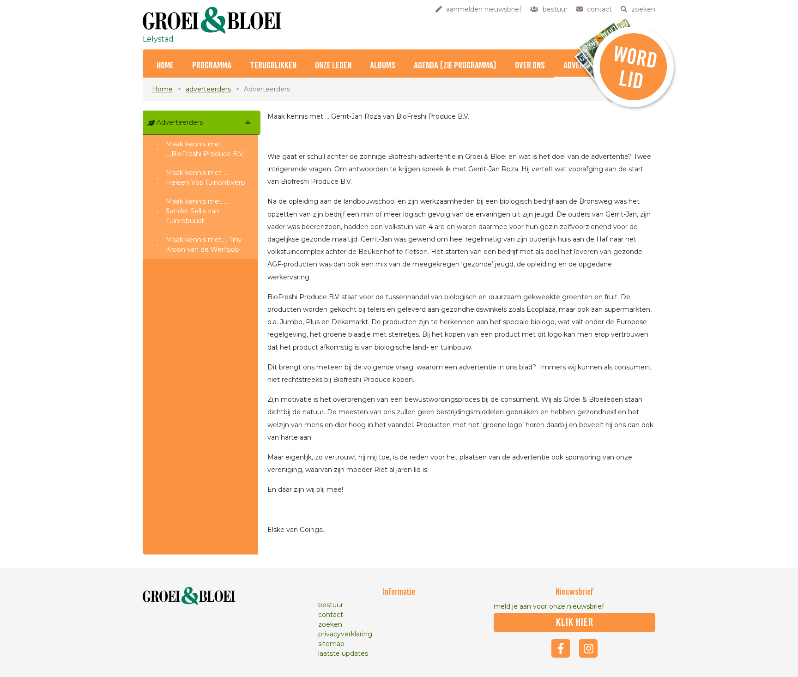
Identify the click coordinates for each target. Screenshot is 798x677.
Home (165, 66)
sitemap (331, 644)
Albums (382, 66)
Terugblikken (273, 66)
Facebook (560, 648)
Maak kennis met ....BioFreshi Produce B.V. (205, 149)
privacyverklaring (345, 634)
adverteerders (208, 89)
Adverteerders (180, 122)
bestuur (330, 605)
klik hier (574, 622)
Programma (211, 66)
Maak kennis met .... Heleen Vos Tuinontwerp (205, 178)
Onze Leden (333, 66)
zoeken (330, 624)
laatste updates (343, 653)
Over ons (530, 66)
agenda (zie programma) (455, 66)
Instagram (588, 648)
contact (330, 615)
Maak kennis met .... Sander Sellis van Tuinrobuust (197, 211)
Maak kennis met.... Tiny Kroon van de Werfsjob (204, 245)
